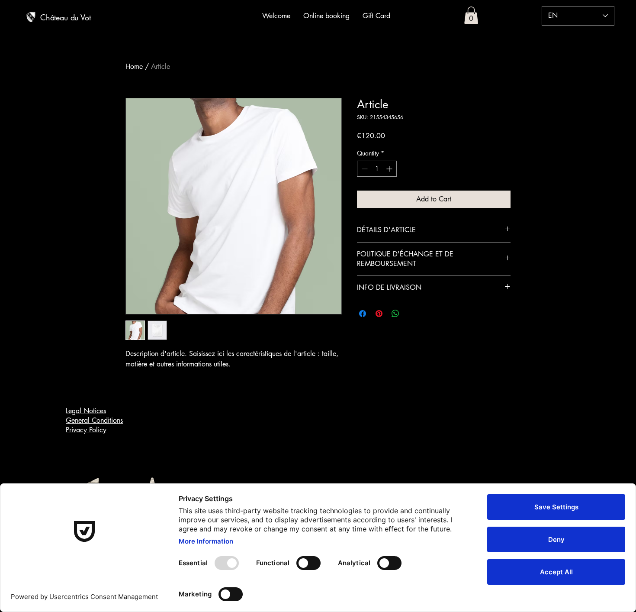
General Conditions (94, 420)
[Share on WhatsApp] (395, 313)
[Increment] (390, 168)
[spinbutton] (377, 168)
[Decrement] (363, 168)
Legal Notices (86, 410)
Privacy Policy (86, 429)
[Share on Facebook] (362, 313)
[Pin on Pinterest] (379, 313)
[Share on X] (412, 313)
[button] (471, 15)
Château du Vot (65, 17)
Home (134, 66)
